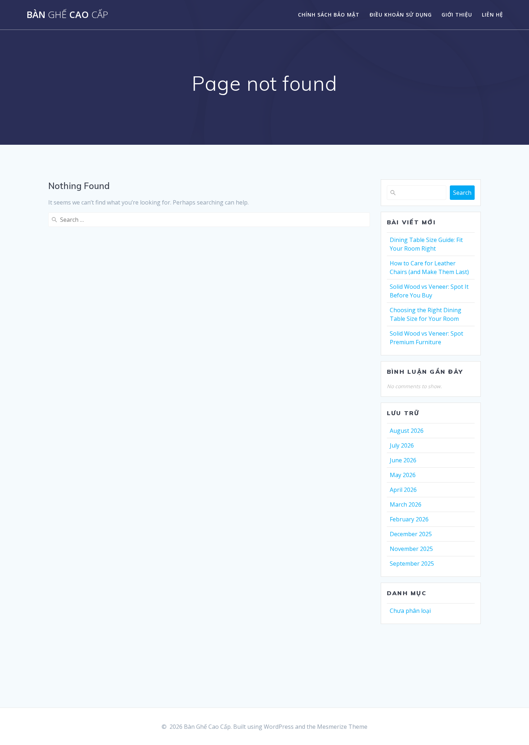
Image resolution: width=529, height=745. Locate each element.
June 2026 (403, 460)
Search (462, 193)
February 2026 (409, 519)
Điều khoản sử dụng (401, 14)
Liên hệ (492, 14)
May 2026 (403, 475)
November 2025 (411, 549)
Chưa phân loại (410, 611)
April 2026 (403, 490)
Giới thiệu (457, 14)
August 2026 (407, 431)
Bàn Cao (67, 14)
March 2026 (405, 504)
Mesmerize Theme (342, 727)
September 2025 (412, 563)
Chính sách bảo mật (329, 14)
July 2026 (402, 445)
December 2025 (411, 534)
